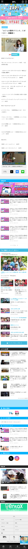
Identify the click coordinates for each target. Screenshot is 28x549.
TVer (14, 54)
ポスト (11, 171)
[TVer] (14, 14)
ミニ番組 (3, 529)
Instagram (16, 458)
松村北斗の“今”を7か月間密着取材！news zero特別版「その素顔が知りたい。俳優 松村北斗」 (18, 361)
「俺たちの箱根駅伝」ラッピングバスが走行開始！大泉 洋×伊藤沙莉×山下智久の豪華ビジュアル (18, 385)
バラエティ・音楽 (4, 523)
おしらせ (17, 421)
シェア (17, 171)
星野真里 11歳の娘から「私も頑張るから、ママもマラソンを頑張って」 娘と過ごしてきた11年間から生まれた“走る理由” (18, 378)
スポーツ (3, 526)
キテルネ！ (4, 27)
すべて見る (13, 245)
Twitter (11, 458)
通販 (2, 533)
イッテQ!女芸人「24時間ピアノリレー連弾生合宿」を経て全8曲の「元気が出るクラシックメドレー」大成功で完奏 (18, 354)
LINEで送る (22, 171)
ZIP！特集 (4, 421)
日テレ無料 (17, 413)
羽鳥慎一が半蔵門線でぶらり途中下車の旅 (18, 393)
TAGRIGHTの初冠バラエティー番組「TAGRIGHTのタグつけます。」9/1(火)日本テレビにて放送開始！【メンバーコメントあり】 (18, 370)
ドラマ (2, 519)
